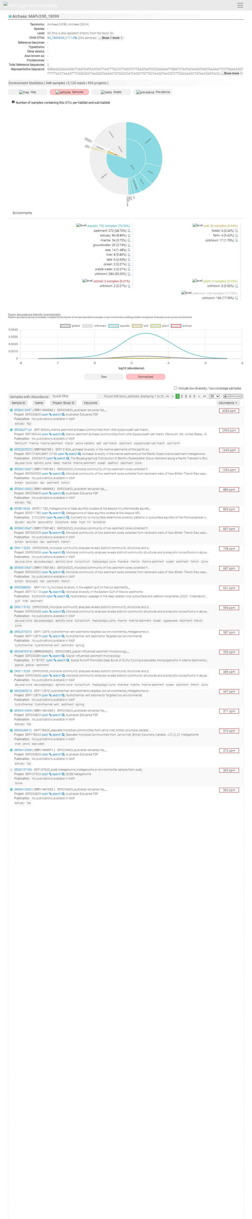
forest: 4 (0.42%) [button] (223, 231)
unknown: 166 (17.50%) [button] (218, 298)
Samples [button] (77, 92)
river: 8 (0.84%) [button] (116, 254)
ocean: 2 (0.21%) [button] (115, 264)
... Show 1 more (111, 38)
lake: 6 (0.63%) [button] (117, 259)
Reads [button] (117, 92)
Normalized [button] (145, 377)
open (45, 414)
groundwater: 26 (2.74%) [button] (110, 245)
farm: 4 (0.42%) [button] (224, 235)
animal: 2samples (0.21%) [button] (112, 281)
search (57, 414)
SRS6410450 (23, 489)
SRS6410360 (23, 789)
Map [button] (33, 92)
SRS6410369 (23, 710)
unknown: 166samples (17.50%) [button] (215, 293)
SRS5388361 (23, 587)
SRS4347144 (23, 430)
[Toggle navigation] (240, 5)
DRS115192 (22, 607)
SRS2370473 (23, 632)
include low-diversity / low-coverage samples (209, 388)
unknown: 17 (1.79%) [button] (220, 240)
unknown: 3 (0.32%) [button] (221, 286)
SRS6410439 (23, 750)
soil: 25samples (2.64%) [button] (221, 226)
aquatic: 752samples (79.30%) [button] (108, 226)
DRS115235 (22, 548)
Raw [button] (104, 377)
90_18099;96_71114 (60, 38)
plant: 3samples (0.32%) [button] (221, 281)
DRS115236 (22, 671)
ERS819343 (22, 508)
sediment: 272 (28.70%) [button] (110, 231)
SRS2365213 (23, 691)
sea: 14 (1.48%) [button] (116, 250)
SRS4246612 (23, 730)
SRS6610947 (23, 469)
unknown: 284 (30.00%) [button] (110, 274)
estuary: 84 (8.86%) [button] (113, 235)
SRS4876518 (23, 651)
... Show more (232, 73)
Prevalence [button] (163, 92)
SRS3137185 (23, 769)
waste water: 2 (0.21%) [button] (111, 269)
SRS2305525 (23, 449)
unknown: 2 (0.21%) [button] (113, 286)
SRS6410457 (23, 410)
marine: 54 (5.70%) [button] (114, 240)
